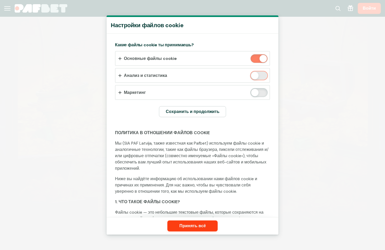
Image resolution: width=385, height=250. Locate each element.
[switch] (263, 59)
